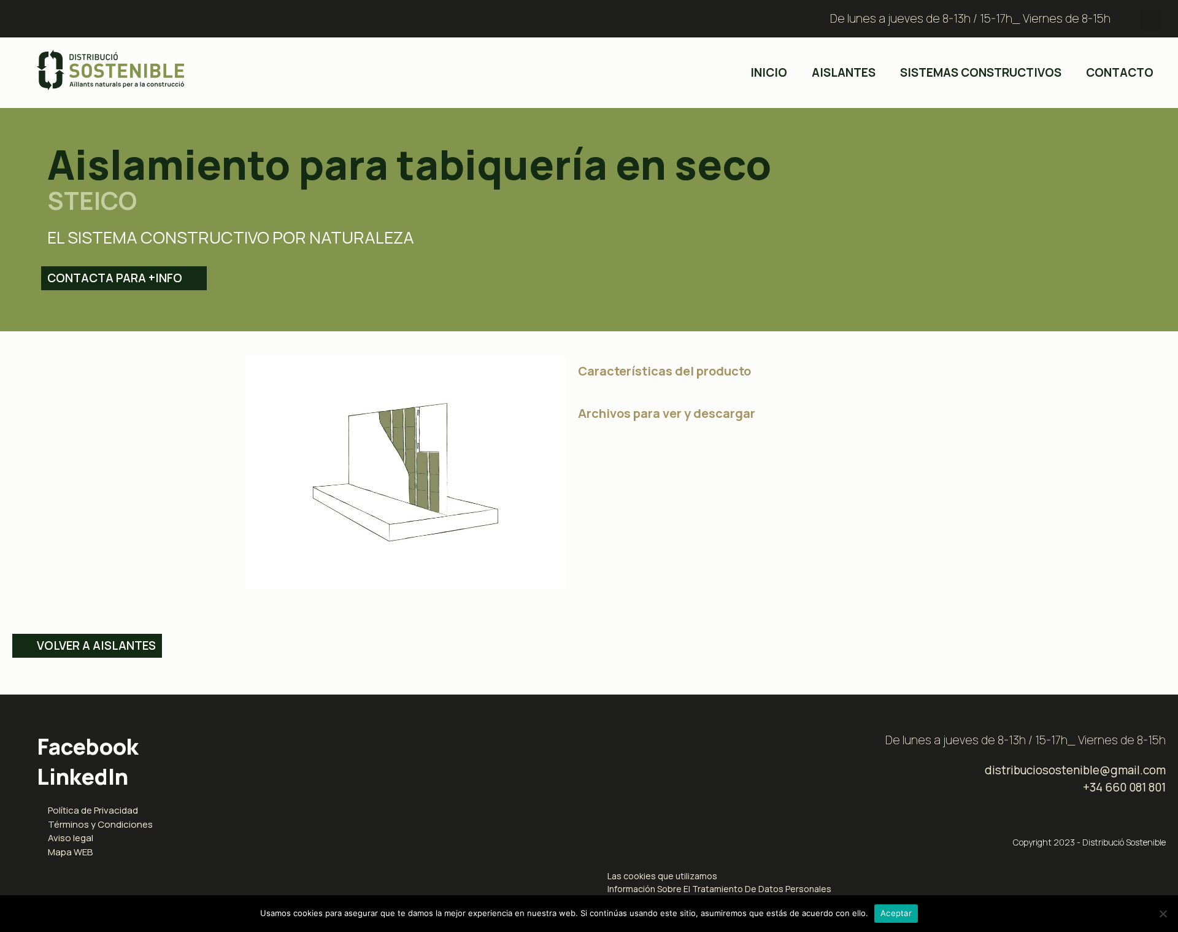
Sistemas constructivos (980, 72)
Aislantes (844, 72)
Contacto (1119, 72)
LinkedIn (82, 776)
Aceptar (896, 913)
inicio (768, 72)
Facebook (88, 746)
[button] (1150, 20)
